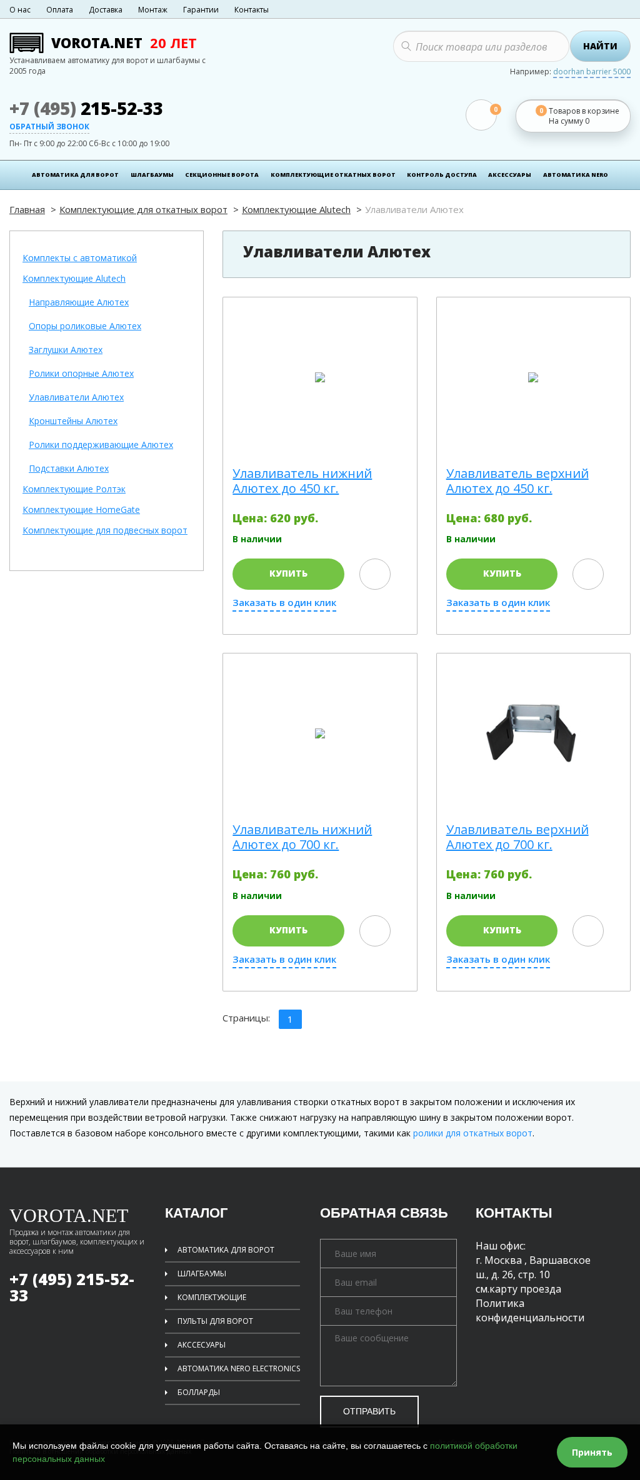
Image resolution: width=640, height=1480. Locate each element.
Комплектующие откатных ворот (333, 175)
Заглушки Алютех (65, 350)
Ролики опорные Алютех (81, 374)
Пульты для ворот (215, 1321)
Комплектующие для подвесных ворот (105, 530)
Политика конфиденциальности (530, 1310)
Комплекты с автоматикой (79, 258)
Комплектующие (212, 1297)
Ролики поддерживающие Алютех (101, 445)
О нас (20, 9)
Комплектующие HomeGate (81, 510)
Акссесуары (202, 1344)
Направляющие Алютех (79, 302)
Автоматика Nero (575, 175)
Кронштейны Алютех (73, 421)
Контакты (251, 9)
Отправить (369, 1411)
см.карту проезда (518, 1289)
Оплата (59, 9)
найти (600, 46)
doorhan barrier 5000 (592, 72)
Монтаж (153, 9)
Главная (27, 209)
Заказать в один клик (284, 602)
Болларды (199, 1392)
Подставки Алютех (69, 469)
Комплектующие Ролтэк (74, 489)
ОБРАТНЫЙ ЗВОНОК (49, 127)
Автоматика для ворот (75, 175)
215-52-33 (86, 108)
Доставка (105, 9)
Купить (288, 573)
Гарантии (201, 9)
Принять (592, 1452)
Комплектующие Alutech (296, 209)
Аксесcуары (509, 175)
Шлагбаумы (152, 175)
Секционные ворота (222, 175)
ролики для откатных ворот (472, 1133)
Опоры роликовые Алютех (85, 326)
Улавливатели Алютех (76, 397)
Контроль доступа (442, 175)
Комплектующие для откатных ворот (143, 209)
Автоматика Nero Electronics (239, 1368)
